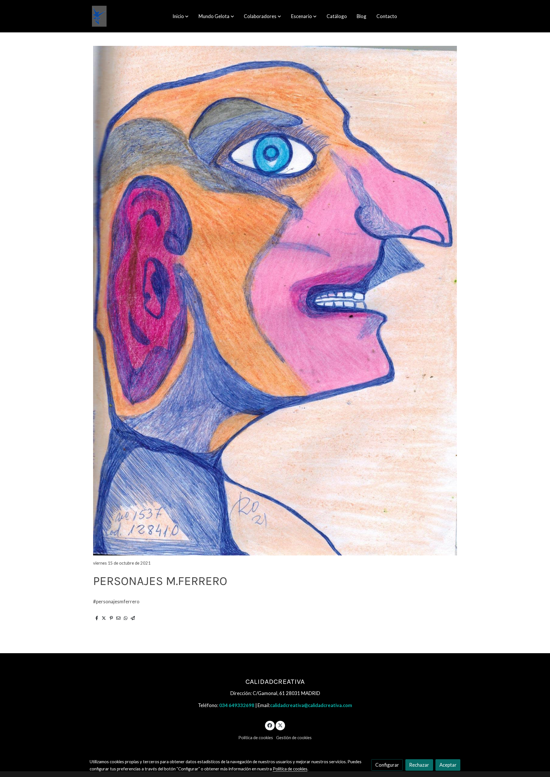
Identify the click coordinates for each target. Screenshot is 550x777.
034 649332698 (236, 705)
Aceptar (448, 765)
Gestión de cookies (294, 737)
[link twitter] (280, 725)
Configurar (387, 765)
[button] (180, 16)
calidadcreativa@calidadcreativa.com (311, 705)
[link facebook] (270, 725)
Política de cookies (255, 737)
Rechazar (419, 765)
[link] (99, 16)
